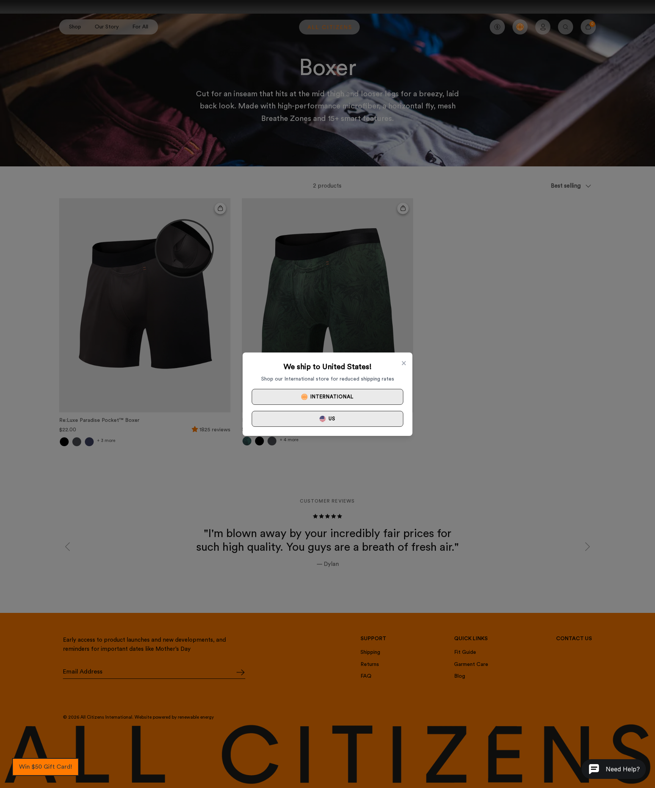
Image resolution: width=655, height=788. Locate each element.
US (332, 418)
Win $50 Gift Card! (45, 767)
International (332, 396)
